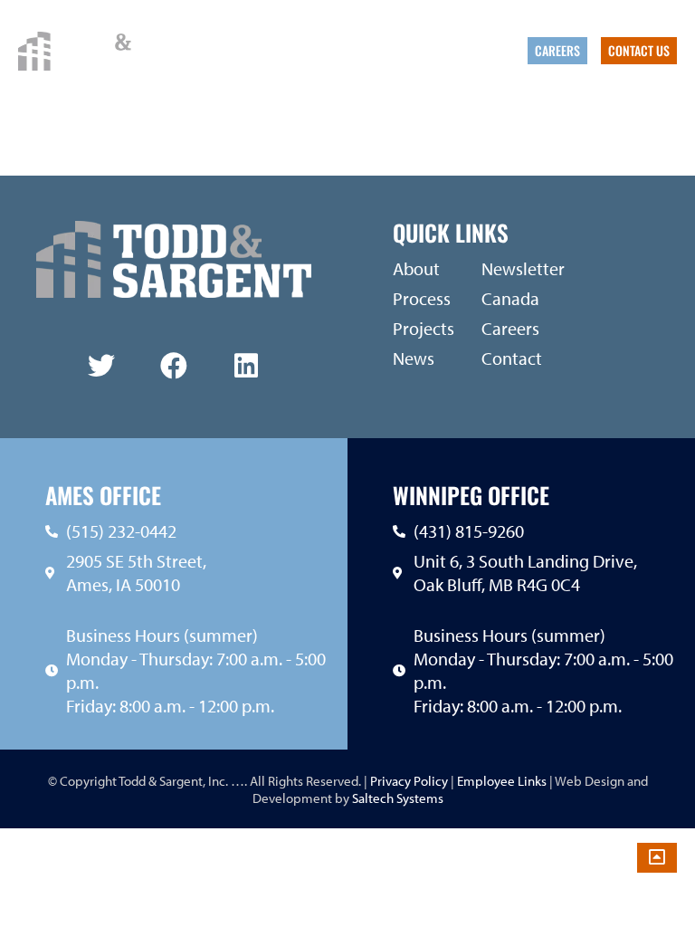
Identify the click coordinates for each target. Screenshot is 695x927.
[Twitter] (101, 366)
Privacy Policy (407, 780)
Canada (497, 50)
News (391, 50)
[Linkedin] (246, 366)
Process (341, 50)
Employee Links (502, 780)
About (270, 50)
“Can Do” (441, 50)
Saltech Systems (397, 798)
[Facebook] (174, 366)
